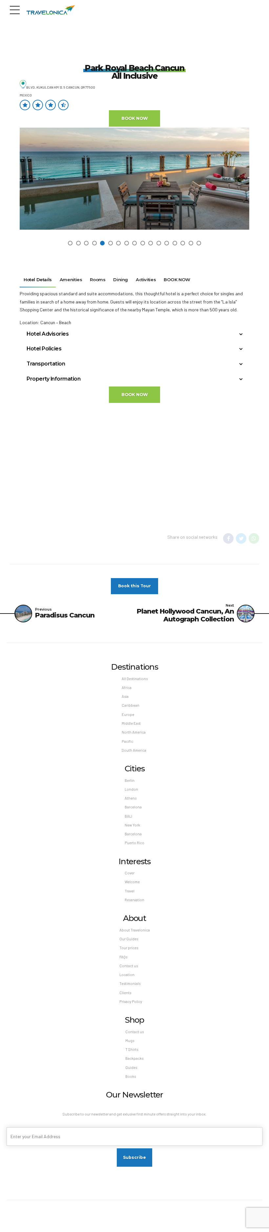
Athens (130, 798)
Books (130, 1076)
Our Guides (128, 939)
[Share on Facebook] (228, 538)
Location (126, 974)
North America (134, 732)
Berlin (129, 780)
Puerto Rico (134, 843)
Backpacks (134, 1058)
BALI (128, 816)
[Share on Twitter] (241, 538)
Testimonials (129, 983)
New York (132, 825)
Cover (129, 873)
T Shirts (131, 1049)
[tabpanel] (134, 179)
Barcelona (133, 807)
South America (134, 750)
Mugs (129, 1040)
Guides (131, 1067)
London (131, 789)
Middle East (131, 723)
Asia (125, 696)
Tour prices (128, 948)
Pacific (127, 741)
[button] (37, 179)
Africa (127, 687)
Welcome (132, 882)
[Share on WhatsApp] (254, 538)
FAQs (123, 957)
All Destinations (135, 679)
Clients (125, 993)
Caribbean (130, 705)
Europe (128, 714)
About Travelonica (134, 930)
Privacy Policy (130, 1001)
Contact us (128, 966)
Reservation (134, 900)
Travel (129, 891)
